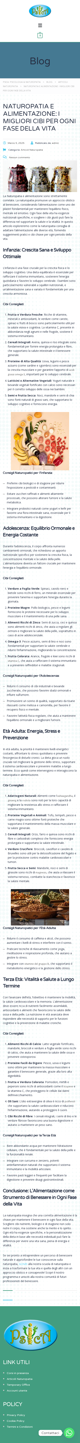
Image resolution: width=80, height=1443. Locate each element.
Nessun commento (19, 157)
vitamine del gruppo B (36, 963)
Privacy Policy (16, 1415)
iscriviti (22, 1264)
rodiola (26, 800)
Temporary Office (18, 1384)
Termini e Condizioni (20, 1426)
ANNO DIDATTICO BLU (23, 115)
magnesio (40, 872)
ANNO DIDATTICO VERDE (25, 108)
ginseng (12, 800)
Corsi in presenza (18, 1373)
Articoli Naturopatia (19, 1379)
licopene (68, 1086)
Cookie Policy (15, 1421)
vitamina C (13, 661)
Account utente (17, 1390)
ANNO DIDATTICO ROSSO (25, 101)
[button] (40, 25)
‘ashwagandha (65, 796)
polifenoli (70, 1101)
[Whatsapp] (69, 1433)
